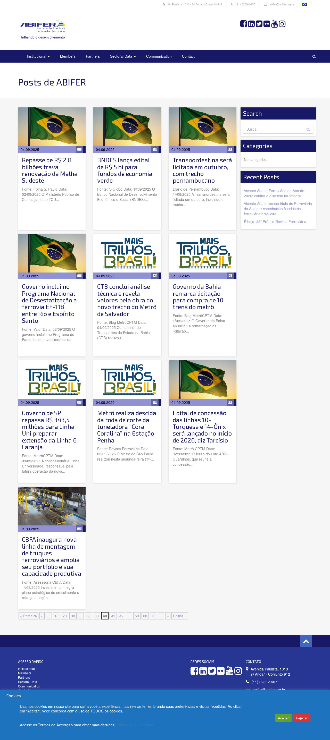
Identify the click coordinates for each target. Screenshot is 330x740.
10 (56, 615)
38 (88, 615)
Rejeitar (301, 718)
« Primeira (28, 615)
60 (145, 615)
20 (65, 615)
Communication (159, 56)
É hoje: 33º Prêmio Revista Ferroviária (275, 221)
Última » (179, 615)
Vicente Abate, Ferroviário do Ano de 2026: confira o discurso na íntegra (274, 193)
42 (121, 615)
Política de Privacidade (135, 724)
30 (73, 615)
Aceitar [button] (283, 718)
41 (113, 615)
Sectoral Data (121, 56)
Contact (188, 56)
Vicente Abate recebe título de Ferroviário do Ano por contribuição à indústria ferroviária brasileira (278, 208)
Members (68, 56)
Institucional (37, 56)
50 (137, 615)
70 (153, 615)
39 (97, 615)
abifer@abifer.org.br (281, 4)
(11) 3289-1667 (245, 4)
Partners (93, 56)
